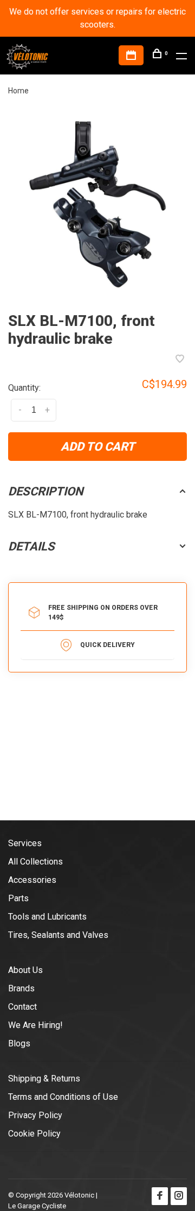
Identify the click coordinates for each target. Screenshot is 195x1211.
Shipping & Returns (44, 1078)
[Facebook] (160, 1196)
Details (31, 546)
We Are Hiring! (35, 1025)
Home (18, 90)
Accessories (32, 880)
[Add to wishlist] (180, 360)
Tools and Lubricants (47, 916)
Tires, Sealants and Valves (58, 935)
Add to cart (98, 446)
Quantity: (24, 388)
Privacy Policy (35, 1115)
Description (45, 491)
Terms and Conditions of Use (63, 1097)
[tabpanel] (97, 204)
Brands (21, 988)
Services (25, 843)
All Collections (35, 861)
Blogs (19, 1043)
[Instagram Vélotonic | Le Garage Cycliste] (179, 1196)
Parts (18, 898)
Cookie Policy (34, 1133)
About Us (25, 970)
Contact (22, 1007)
